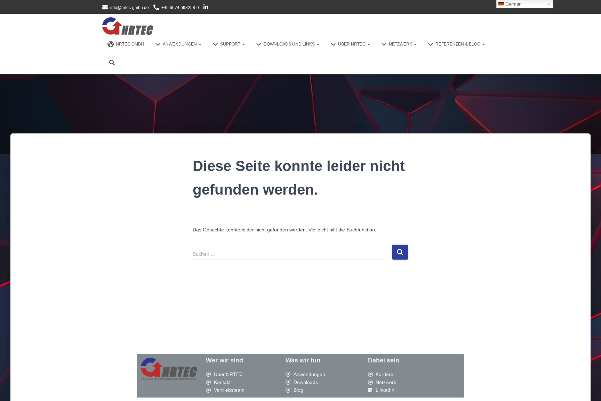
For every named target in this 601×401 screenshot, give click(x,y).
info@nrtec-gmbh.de (129, 7)
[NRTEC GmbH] (127, 26)
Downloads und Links (290, 44)
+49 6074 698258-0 (180, 7)
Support (230, 44)
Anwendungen (180, 44)
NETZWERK (401, 44)
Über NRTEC (352, 44)
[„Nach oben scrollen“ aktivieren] (587, 387)
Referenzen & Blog (458, 44)
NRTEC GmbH (130, 44)
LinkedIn (205, 8)
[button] (199, 44)
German (512, 4)
